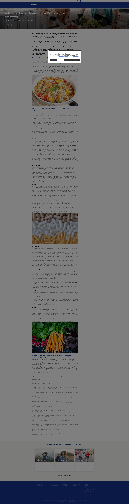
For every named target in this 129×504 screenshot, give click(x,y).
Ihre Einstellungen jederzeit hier (63, 56)
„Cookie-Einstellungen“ (76, 56)
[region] (64, 56)
